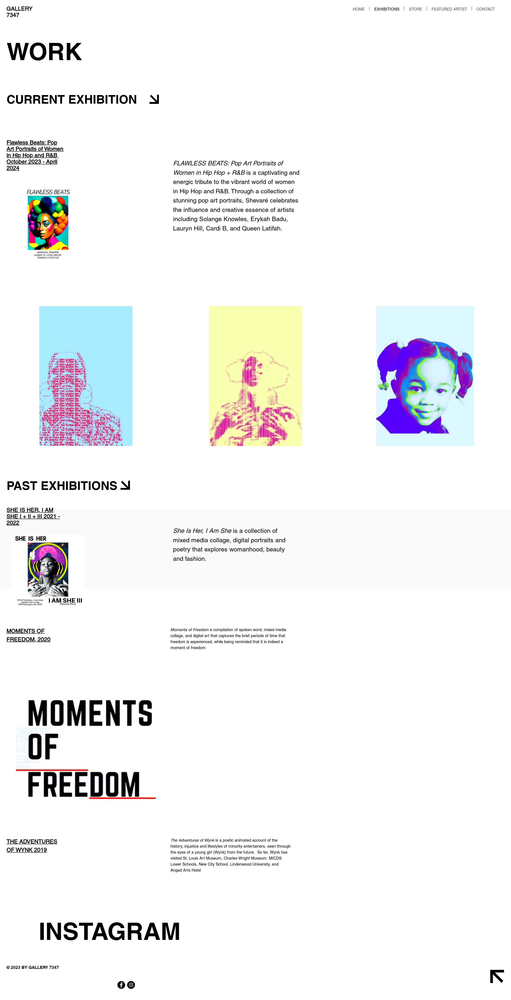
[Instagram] (131, 985)
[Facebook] (121, 985)
